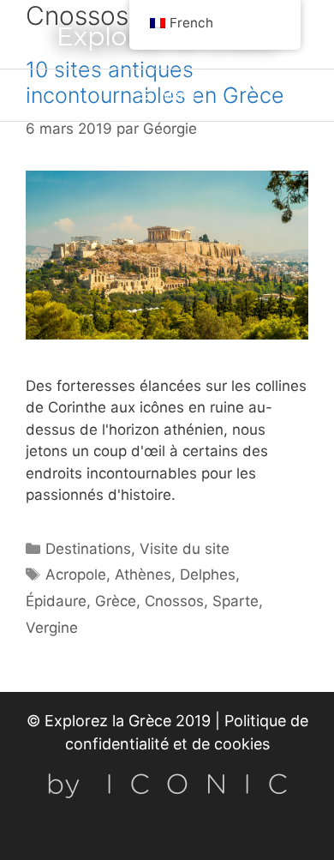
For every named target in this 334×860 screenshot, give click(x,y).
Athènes (143, 574)
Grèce (115, 601)
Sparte (235, 601)
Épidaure (56, 601)
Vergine (52, 627)
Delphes (208, 574)
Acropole (75, 574)
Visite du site (185, 548)
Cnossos (174, 601)
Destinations (88, 548)
